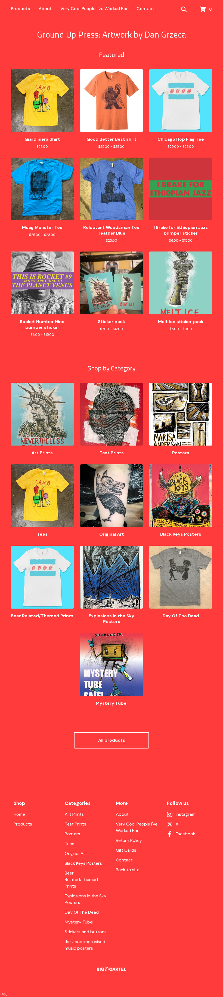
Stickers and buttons (86, 932)
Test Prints (75, 824)
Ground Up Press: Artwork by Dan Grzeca (111, 34)
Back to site (128, 870)
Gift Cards (126, 850)
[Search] (184, 9)
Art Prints (74, 814)
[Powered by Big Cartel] (111, 969)
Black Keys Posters (83, 863)
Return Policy (129, 840)
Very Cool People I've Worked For (94, 8)
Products (20, 8)
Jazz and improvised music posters (85, 945)
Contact (145, 8)
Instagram (186, 814)
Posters (72, 834)
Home (19, 814)
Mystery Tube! (79, 922)
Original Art (76, 853)
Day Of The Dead (82, 912)
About (45, 8)
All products (111, 740)
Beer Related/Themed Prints (81, 879)
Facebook (185, 834)
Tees (69, 843)
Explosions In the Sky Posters (85, 899)
